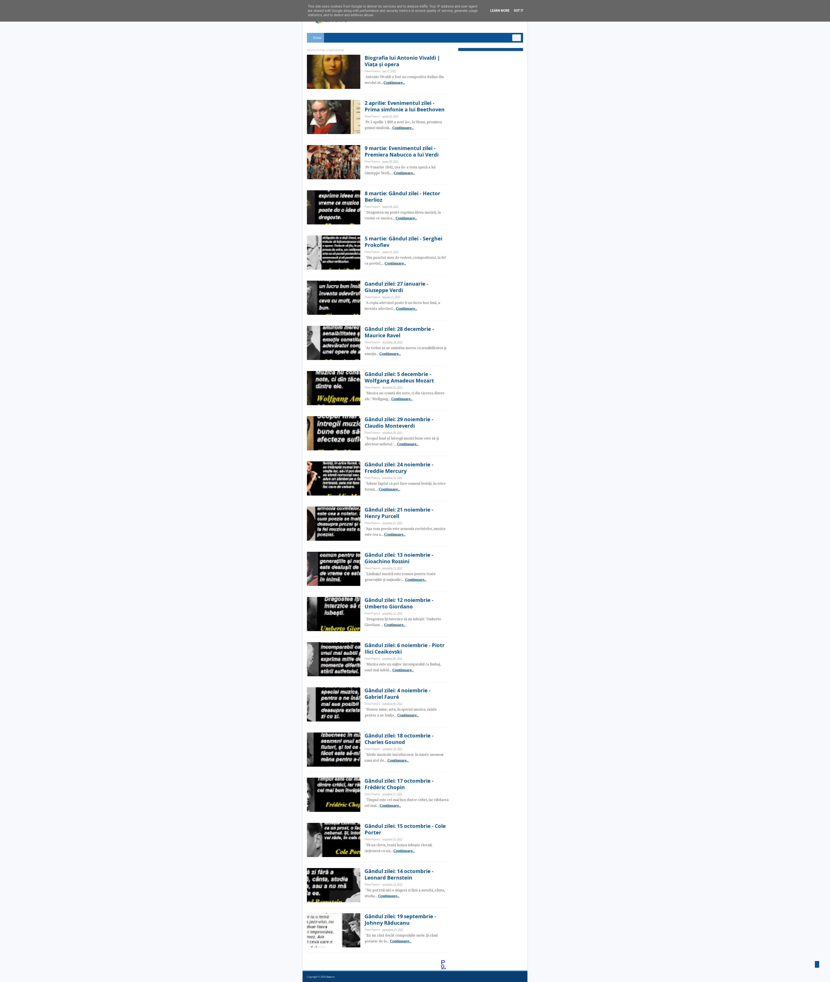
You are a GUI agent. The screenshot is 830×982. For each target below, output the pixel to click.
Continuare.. (394, 82)
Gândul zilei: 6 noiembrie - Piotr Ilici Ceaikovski (405, 648)
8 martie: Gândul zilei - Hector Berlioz (402, 196)
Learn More (499, 11)
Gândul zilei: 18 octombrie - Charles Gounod (399, 738)
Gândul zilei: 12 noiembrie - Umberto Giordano (399, 603)
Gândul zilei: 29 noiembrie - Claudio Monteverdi (399, 422)
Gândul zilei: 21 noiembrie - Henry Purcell (399, 513)
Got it (518, 11)
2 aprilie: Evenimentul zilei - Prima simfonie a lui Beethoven (405, 106)
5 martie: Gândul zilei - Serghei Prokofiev (403, 241)
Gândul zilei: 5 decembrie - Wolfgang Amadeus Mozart (399, 377)
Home (317, 38)
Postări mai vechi (444, 963)
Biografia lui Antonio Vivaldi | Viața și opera (402, 61)
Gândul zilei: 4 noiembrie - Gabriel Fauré (398, 693)
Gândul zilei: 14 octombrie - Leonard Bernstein (399, 874)
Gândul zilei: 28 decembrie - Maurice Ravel (399, 332)
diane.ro (330, 976)
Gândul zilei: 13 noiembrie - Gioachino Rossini (399, 558)
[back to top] (817, 964)
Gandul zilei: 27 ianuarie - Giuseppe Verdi (396, 287)
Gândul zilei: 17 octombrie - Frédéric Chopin (399, 784)
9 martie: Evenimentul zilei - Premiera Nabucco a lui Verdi (402, 151)
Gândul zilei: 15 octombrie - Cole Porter (405, 829)
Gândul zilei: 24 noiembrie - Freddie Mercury (399, 467)
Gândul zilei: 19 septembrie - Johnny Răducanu (400, 919)
